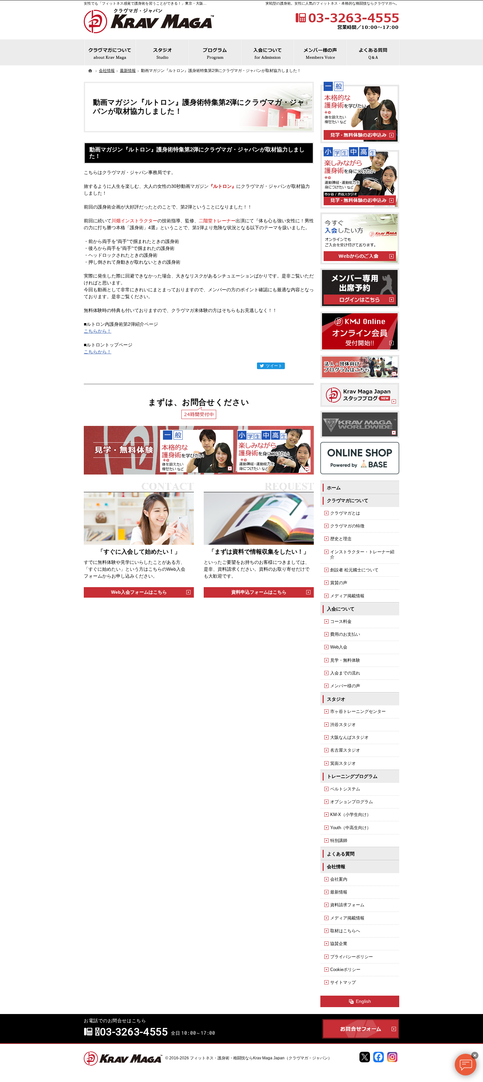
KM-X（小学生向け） (350, 814)
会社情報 (336, 866)
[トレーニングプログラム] (215, 52)
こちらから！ (97, 331)
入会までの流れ (345, 673)
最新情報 (338, 892)
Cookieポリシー (345, 969)
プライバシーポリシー (351, 956)
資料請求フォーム (347, 904)
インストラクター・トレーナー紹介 (362, 554)
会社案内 (338, 879)
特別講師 (338, 840)
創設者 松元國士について (354, 569)
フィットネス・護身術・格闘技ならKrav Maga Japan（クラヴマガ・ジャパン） (261, 1058)
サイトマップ (343, 982)
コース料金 (341, 621)
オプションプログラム (351, 801)
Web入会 (338, 647)
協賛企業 (338, 943)
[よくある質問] (373, 52)
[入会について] (267, 52)
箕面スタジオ (343, 763)
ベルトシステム (345, 788)
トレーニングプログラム (352, 776)
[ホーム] (90, 71)
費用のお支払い (345, 634)
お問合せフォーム (360, 1029)
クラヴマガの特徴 (347, 525)
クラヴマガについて (347, 500)
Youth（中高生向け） (350, 827)
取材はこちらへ (345, 930)
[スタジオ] (162, 52)
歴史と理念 (341, 538)
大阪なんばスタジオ (349, 737)
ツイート (274, 366)
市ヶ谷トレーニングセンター (358, 711)
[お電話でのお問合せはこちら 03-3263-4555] (346, 20)
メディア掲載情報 (347, 595)
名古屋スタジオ (345, 750)
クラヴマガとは (345, 513)
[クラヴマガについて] (110, 52)
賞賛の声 (338, 582)
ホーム (334, 487)
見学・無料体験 (345, 660)
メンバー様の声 (345, 685)
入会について (341, 608)
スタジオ (336, 699)
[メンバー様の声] (320, 52)
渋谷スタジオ (343, 724)
